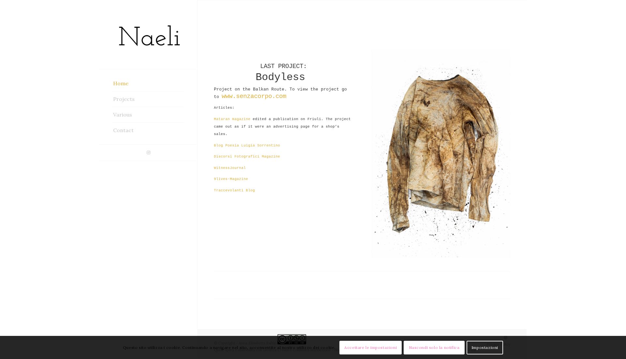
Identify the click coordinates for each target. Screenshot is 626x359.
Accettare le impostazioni (370, 347)
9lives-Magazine (231, 179)
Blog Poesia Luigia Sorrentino (247, 145)
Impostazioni (484, 347)
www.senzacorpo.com (254, 96)
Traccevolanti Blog (234, 190)
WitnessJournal (230, 168)
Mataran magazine (232, 119)
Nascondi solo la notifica (434, 347)
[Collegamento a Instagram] (148, 153)
